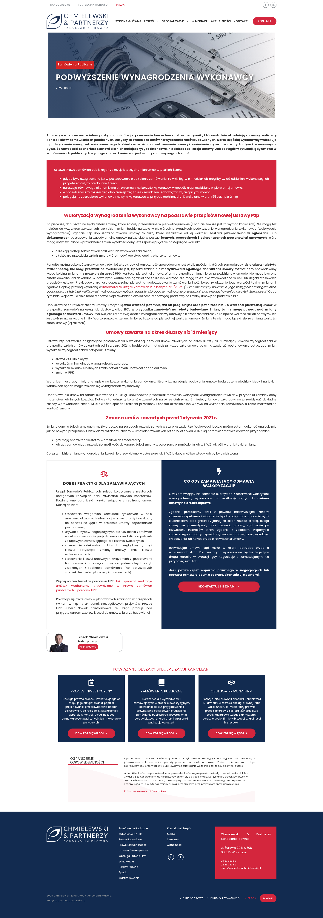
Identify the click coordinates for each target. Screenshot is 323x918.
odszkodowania (129, 878)
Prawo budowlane (130, 839)
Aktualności (174, 845)
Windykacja (126, 861)
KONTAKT (265, 21)
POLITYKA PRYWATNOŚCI (93, 5)
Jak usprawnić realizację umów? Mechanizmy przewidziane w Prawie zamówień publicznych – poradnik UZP (104, 585)
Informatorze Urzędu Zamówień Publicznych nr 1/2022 (142, 287)
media (171, 834)
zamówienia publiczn (160, 691)
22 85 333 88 (228, 861)
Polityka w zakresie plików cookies (145, 791)
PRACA (120, 5)
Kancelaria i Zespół (179, 828)
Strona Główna (128, 21)
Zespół (149, 21)
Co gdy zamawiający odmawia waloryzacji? (219, 483)
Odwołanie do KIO (130, 834)
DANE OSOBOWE (60, 5)
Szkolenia (173, 839)
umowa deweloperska (133, 850)
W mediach (200, 21)
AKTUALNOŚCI (221, 21)
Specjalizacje (173, 21)
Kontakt (241, 21)
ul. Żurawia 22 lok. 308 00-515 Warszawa (236, 850)
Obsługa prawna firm (232, 691)
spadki (123, 872)
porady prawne (128, 867)
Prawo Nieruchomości (133, 845)
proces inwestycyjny (91, 691)
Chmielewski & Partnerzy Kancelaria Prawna (246, 836)
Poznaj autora (87, 646)
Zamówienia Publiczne (133, 828)
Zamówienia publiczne (75, 64)
